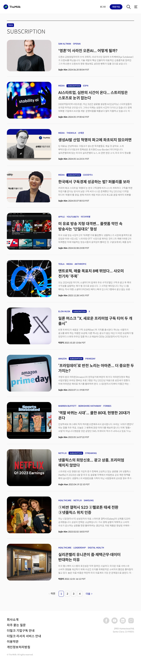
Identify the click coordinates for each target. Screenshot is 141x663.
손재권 (81, 133)
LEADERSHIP (79, 547)
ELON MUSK (64, 311)
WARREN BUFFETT (67, 406)
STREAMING (91, 453)
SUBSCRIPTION (74, 86)
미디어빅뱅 (85, 216)
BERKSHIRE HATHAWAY (89, 406)
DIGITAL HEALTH (96, 547)
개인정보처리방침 (18, 647)
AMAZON (62, 358)
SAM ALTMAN (64, 43)
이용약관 (13, 642)
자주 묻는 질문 (16, 625)
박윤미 (61, 579)
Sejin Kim (63, 69)
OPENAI (77, 43)
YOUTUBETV (73, 216)
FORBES (107, 406)
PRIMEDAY (90, 358)
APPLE (61, 216)
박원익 (61, 342)
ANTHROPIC (80, 264)
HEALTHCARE (64, 500)
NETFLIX (62, 453)
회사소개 (13, 620)
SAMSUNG (89, 500)
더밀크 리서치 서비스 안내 (24, 636)
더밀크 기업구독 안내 (21, 631)
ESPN (85, 85)
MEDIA (61, 85)
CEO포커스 (88, 175)
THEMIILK (71, 133)
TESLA (61, 264)
